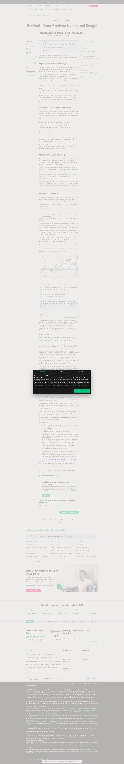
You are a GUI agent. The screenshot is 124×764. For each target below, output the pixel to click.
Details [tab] (62, 371)
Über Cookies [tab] (81, 371)
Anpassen (67, 390)
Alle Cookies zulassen (82, 390)
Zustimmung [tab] (43, 371)
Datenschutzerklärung (64, 387)
